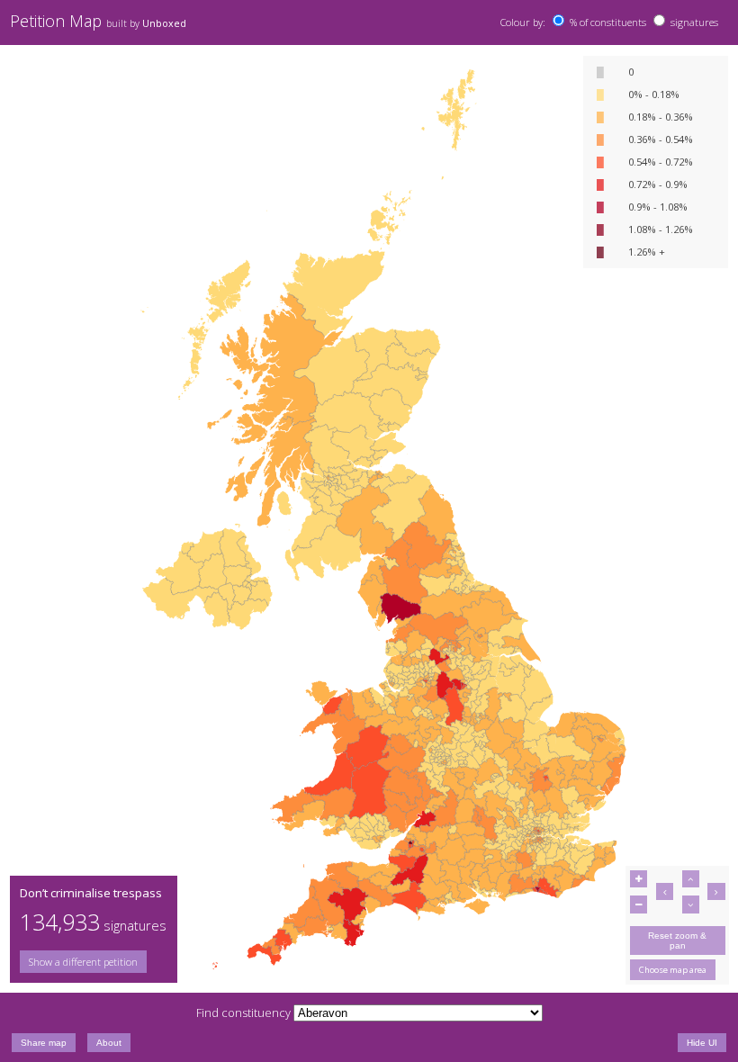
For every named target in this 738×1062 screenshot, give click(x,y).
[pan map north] (690, 878)
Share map (44, 1043)
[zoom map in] (638, 878)
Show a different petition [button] (83, 961)
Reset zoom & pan (677, 940)
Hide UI (702, 1043)
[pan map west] (664, 891)
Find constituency (243, 1012)
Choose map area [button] (672, 970)
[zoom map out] (638, 904)
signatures (694, 22)
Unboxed (164, 23)
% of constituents (608, 22)
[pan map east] (715, 891)
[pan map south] (690, 904)
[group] (93, 961)
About (109, 1043)
